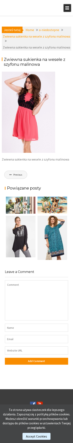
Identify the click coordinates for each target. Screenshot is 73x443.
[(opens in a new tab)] (52, 238)
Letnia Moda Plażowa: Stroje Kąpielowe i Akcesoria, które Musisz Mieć (51, 212)
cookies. (64, 414)
